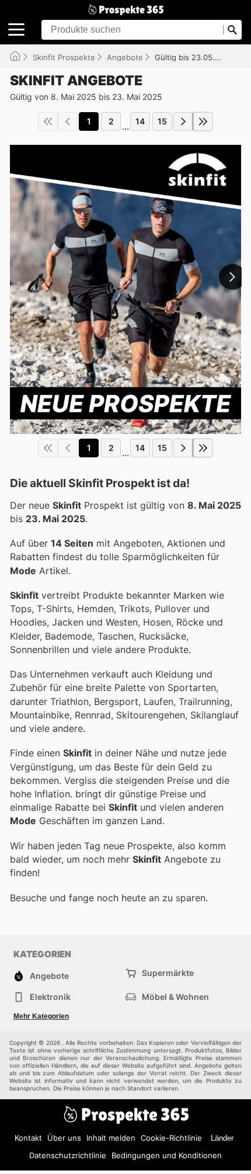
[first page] (48, 121)
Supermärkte (168, 973)
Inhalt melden (110, 1137)
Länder (222, 1138)
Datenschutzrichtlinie (67, 1155)
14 (140, 121)
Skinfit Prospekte (64, 57)
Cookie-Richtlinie (171, 1137)
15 (162, 121)
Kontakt (28, 1137)
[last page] (203, 121)
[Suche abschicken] (232, 29)
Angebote (125, 57)
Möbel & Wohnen (175, 997)
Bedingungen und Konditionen (166, 1155)
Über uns (64, 1137)
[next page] (183, 121)
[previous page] (68, 121)
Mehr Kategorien (41, 1016)
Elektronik (50, 997)
